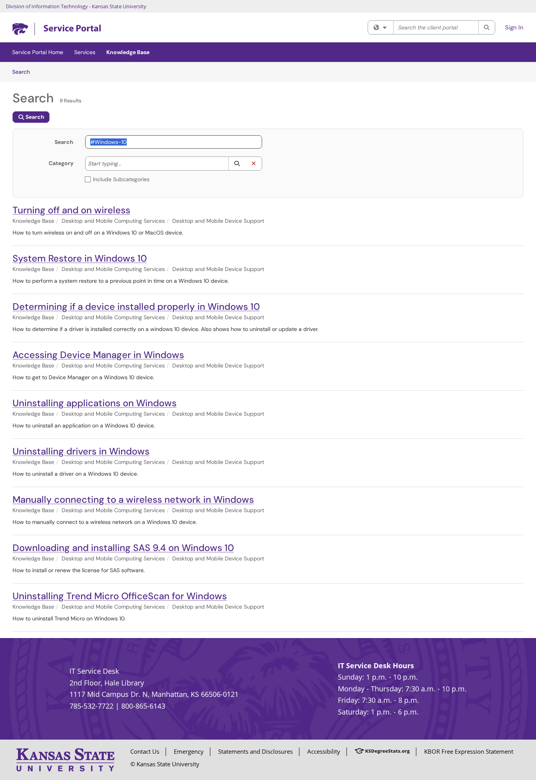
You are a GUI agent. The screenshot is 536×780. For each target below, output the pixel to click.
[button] (236, 163)
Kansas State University (119, 6)
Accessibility (323, 751)
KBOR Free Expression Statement (468, 751)
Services (84, 52)
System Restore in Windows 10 (80, 258)
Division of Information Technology (47, 6)
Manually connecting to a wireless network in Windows (133, 499)
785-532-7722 (91, 706)
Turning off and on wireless (71, 210)
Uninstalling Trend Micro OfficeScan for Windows (120, 596)
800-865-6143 (143, 706)
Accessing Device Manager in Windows (98, 355)
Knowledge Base (127, 52)
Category (61, 163)
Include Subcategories (121, 179)
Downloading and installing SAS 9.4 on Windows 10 (123, 548)
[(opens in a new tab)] (57, 29)
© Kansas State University (164, 764)
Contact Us (144, 751)
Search (23, 71)
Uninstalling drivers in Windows (81, 451)
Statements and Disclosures (255, 751)
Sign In (514, 27)
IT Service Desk (94, 671)
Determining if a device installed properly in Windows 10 (136, 306)
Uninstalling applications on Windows (95, 403)
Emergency (189, 751)
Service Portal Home (37, 52)
